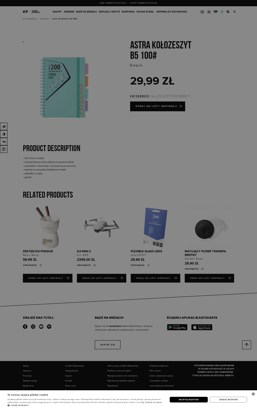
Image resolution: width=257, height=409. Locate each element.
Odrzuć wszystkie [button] (228, 399)
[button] (85, 405)
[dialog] (128, 204)
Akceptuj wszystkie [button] (189, 399)
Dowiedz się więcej (153, 402)
